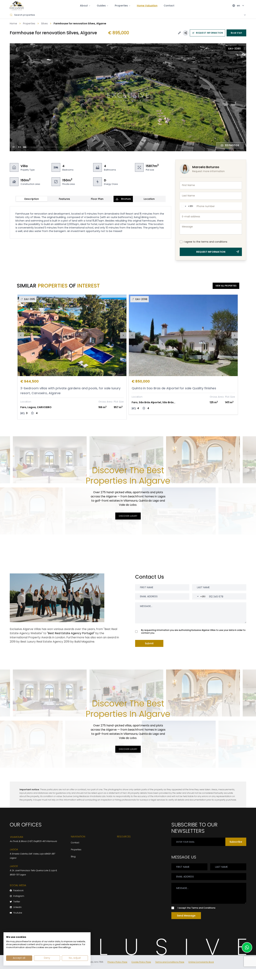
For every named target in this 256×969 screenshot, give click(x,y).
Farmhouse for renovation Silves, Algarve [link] (80, 23)
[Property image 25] (59, 147)
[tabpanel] (90, 222)
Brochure (126, 198)
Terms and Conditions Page (169, 962)
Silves (44, 23)
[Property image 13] (42, 147)
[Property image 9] (37, 147)
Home (13, 23)
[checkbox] (181, 241)
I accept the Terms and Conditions (196, 908)
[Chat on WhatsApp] (247, 947)
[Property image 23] (56, 147)
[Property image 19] (51, 147)
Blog (73, 856)
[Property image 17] (48, 147)
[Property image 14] (44, 147)
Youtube (17, 912)
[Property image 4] (30, 147)
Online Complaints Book (201, 962)
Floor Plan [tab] (97, 199)
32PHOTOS (232, 145)
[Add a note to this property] (179, 33)
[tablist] (90, 199)
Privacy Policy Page (117, 962)
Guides (101, 5)
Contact (169, 5)
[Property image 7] (34, 147)
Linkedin (17, 907)
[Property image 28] (63, 147)
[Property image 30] (66, 147)
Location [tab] (149, 199)
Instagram (18, 896)
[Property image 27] (62, 147)
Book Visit (236, 32)
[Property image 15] (45, 147)
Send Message (186, 915)
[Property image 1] (24, 147)
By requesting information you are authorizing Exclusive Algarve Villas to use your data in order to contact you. (193, 631)
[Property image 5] (31, 147)
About (84, 5)
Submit (149, 643)
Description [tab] (31, 199)
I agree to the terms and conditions (205, 241)
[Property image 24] (58, 147)
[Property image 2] (27, 147)
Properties (29, 23)
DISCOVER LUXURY (128, 515)
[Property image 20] (52, 147)
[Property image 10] (38, 147)
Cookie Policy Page (141, 962)
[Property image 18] (49, 147)
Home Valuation (147, 5)
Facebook (18, 890)
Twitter (16, 901)
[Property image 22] (55, 147)
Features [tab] (64, 199)
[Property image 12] (41, 147)
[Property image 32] (69, 147)
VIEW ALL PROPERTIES (225, 285)
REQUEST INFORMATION (209, 32)
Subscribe (236, 842)
